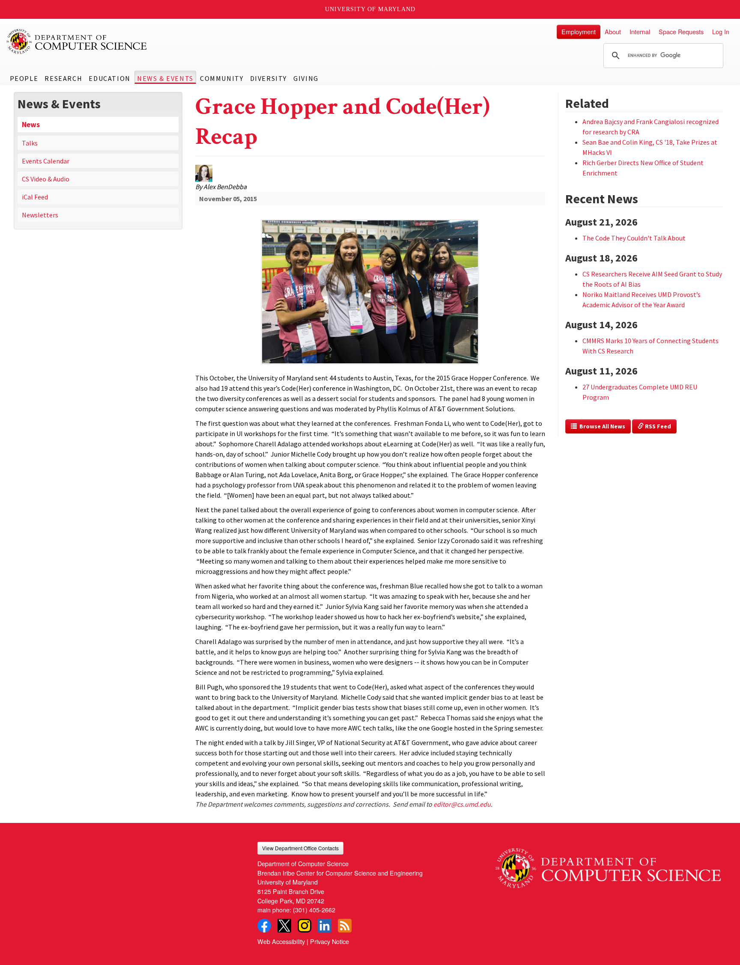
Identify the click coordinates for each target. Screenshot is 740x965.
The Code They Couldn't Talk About (634, 238)
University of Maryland (370, 9)
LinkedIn (324, 925)
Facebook (264, 925)
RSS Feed (657, 426)
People (24, 78)
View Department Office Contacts (300, 848)
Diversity (268, 78)
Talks (30, 143)
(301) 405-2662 (314, 909)
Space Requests (681, 31)
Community (221, 78)
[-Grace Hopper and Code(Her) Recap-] (370, 265)
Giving (306, 78)
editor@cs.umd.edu (462, 804)
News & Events (165, 78)
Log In (720, 31)
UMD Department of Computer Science (77, 41)
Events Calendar (45, 161)
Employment (578, 31)
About (613, 31)
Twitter (284, 925)
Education (109, 78)
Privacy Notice (329, 941)
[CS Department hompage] (608, 865)
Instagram (304, 925)
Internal (640, 31)
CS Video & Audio (45, 179)
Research (63, 78)
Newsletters (40, 215)
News (31, 124)
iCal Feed (35, 197)
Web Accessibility (281, 941)
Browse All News (601, 426)
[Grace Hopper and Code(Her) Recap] (370, 365)
